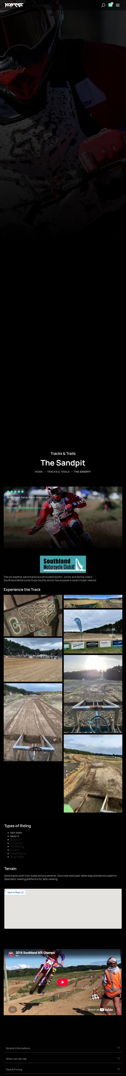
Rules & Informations (18, 1048)
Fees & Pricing (14, 1069)
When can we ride (16, 1058)
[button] (63, 1048)
